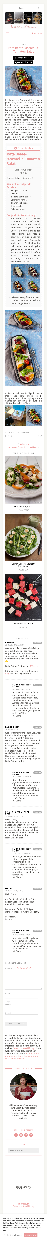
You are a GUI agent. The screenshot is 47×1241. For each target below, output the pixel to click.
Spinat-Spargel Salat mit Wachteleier (23, 565)
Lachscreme (24, 444)
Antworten (37, 643)
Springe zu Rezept (24, 58)
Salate (23, 44)
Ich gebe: (8, 968)
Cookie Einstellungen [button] (13, 1235)
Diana (26, 433)
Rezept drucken (25, 62)
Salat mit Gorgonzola (24, 506)
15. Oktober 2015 (12, 433)
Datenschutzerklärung (23, 1048)
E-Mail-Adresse (9, 1003)
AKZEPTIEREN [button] (30, 1235)
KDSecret (34, 666)
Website (8, 1013)
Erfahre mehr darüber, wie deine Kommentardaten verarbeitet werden (23, 1056)
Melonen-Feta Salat (23, 623)
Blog (7, 673)
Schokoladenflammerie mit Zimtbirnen (22, 447)
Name (8, 993)
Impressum (23, 1204)
